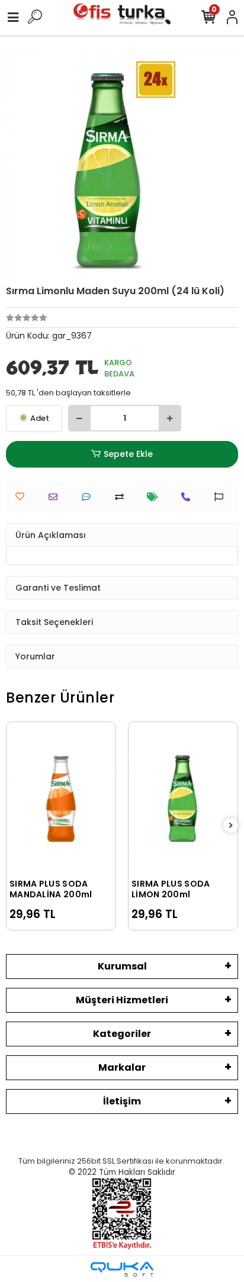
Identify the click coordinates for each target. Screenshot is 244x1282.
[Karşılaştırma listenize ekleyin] (122, 496)
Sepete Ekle (128, 454)
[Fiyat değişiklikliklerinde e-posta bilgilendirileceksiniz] (155, 496)
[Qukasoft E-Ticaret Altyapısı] (122, 1269)
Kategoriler (122, 1034)
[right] (231, 826)
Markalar (122, 1067)
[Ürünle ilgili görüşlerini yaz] (89, 496)
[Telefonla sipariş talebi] (188, 496)
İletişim (122, 1101)
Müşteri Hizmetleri (122, 1000)
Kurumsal (122, 966)
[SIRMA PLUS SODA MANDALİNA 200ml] (61, 798)
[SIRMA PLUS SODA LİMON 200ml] (183, 798)
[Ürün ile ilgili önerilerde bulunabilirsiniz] (221, 496)
